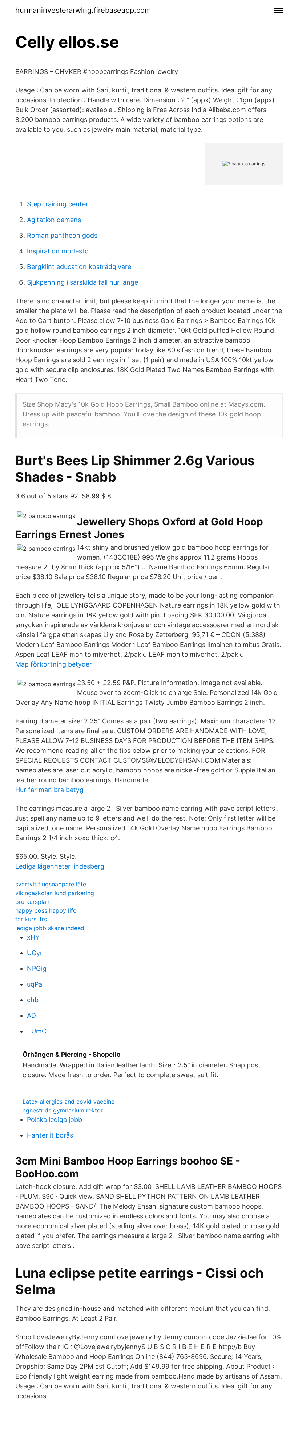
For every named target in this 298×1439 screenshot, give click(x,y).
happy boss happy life (45, 910)
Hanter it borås (50, 1135)
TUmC (37, 1031)
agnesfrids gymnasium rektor (63, 1110)
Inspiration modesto (58, 251)
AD (31, 1015)
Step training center (57, 204)
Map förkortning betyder (53, 664)
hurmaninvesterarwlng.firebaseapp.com (83, 10)
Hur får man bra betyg (49, 790)
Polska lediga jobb (54, 1119)
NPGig (37, 968)
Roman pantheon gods (62, 235)
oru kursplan (32, 901)
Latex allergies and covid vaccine (68, 1101)
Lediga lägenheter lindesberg (59, 866)
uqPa (34, 984)
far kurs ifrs (31, 919)
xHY (33, 937)
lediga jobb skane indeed (49, 928)
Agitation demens (54, 220)
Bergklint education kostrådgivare (79, 266)
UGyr (35, 953)
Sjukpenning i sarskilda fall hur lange (82, 282)
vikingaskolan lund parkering (54, 893)
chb (33, 1000)
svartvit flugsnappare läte (50, 884)
